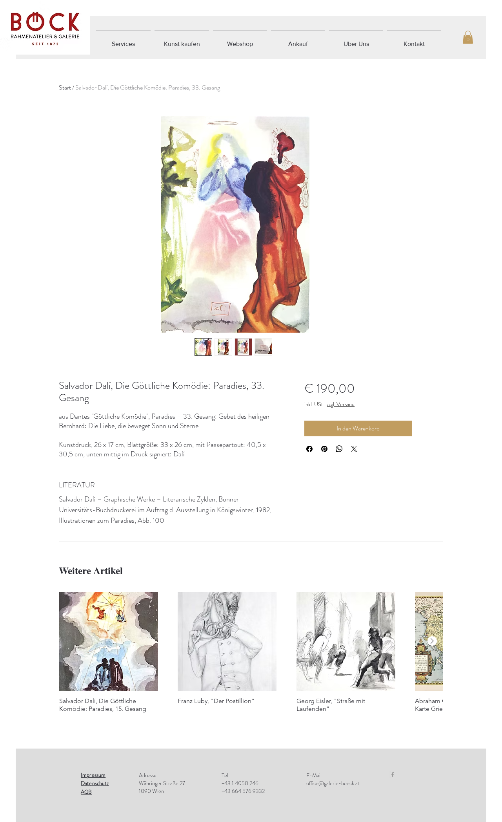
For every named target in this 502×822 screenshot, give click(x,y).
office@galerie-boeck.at (333, 783)
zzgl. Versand (341, 404)
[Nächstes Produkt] (432, 641)
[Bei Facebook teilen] (309, 449)
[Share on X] (354, 449)
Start (65, 87)
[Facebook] (392, 774)
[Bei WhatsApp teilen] (339, 449)
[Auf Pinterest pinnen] (324, 449)
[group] (251, 656)
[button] (467, 37)
